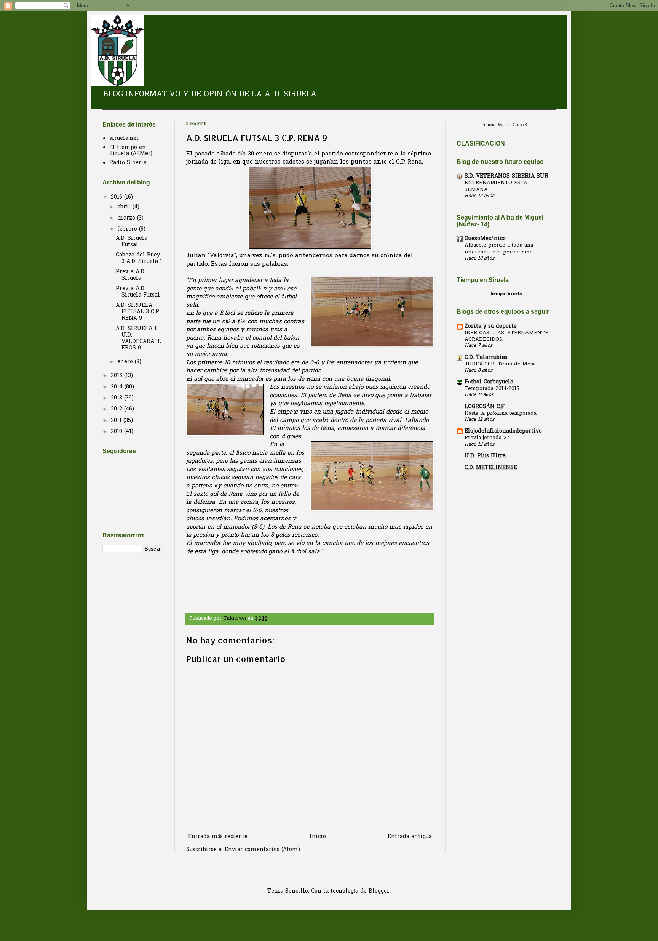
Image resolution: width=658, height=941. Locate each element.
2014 (118, 387)
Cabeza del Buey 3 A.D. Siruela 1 (139, 258)
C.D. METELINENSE (491, 468)
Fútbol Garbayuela (489, 382)
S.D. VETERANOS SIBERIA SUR (506, 176)
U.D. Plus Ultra (485, 456)
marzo (127, 218)
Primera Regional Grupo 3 (504, 125)
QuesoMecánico (485, 239)
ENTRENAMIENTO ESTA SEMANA (496, 186)
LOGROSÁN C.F (485, 407)
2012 (117, 409)
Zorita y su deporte (491, 326)
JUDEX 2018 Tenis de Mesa (500, 364)
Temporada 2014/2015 (492, 388)
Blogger (379, 891)
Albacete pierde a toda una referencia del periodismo (499, 248)
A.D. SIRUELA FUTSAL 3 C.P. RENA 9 (138, 311)
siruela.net (124, 139)
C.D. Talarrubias (486, 358)
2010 (117, 432)
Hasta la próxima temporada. (501, 413)
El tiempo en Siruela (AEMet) (130, 151)
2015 (117, 376)
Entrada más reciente (218, 837)
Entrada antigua (410, 837)
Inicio (318, 837)
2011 (117, 421)
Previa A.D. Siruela (130, 275)
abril (125, 207)
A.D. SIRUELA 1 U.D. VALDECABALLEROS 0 (138, 338)
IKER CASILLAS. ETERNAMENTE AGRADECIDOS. (506, 336)
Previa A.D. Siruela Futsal (138, 292)
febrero (128, 229)
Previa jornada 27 (487, 437)
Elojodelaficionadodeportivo (503, 431)
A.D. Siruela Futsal (131, 241)
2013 (117, 398)
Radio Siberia (128, 163)
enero (126, 362)
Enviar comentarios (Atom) (262, 850)
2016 (117, 197)
